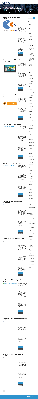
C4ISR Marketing (31, 211)
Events (18, 343)
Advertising (30, 192)
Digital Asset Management (31, 225)
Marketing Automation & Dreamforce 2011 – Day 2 (15, 318)
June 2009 (30, 150)
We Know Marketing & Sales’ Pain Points (32, 42)
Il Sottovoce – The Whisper (31, 234)
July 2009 (30, 148)
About (30, 24)
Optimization (31, 252)
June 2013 (30, 83)
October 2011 (31, 106)
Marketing (22, 152)
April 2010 (30, 134)
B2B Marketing (21, 84)
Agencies (30, 195)
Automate (30, 30)
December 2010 (31, 122)
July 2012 (30, 97)
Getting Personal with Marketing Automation (12, 60)
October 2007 (31, 181)
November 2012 (31, 92)
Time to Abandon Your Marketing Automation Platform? (31, 50)
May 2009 (30, 151)
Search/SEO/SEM (31, 258)
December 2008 (31, 159)
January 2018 (31, 78)
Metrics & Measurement (31, 246)
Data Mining (30, 221)
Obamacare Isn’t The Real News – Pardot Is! (14, 239)
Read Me (20, 52)
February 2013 (31, 89)
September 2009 (31, 145)
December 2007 (31, 178)
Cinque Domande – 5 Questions (32, 216)
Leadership (19, 48)
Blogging (30, 204)
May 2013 (30, 84)
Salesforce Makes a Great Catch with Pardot (13, 17)
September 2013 (31, 80)
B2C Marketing (31, 200)
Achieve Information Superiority (32, 26)
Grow (30, 34)
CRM (22, 150)
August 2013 (31, 81)
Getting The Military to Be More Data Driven (32, 59)
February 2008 (31, 175)
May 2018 (30, 75)
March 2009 (30, 154)
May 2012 (30, 100)
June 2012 (30, 98)
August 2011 (31, 109)
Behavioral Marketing (30, 202)
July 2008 (30, 167)
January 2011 (31, 120)
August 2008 (31, 165)
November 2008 (31, 161)
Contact (30, 33)
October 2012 (31, 94)
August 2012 (31, 95)
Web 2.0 (30, 268)
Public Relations (31, 255)
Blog (29, 31)
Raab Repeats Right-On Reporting (12, 163)
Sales (21, 50)
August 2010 (31, 128)
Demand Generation (23, 187)
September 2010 (31, 126)
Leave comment (20, 54)
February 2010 (31, 137)
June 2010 (30, 131)
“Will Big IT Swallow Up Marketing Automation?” (12, 201)
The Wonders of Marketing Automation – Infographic (31, 64)
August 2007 (31, 184)
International (31, 236)
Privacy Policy (31, 36)
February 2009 (31, 156)
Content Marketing (32, 218)
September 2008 (31, 164)
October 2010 (31, 125)
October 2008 (31, 162)
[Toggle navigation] (35, 2)
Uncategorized (23, 85)
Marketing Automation (21, 189)
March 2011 (30, 117)
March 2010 (30, 136)
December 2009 (31, 140)
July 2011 (30, 111)
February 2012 (31, 103)
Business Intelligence (22, 226)
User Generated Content (31, 265)
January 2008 (31, 176)
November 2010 (31, 123)
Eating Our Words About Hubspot (12, 124)
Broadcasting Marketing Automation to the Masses (31, 55)
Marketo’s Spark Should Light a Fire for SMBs (13, 280)
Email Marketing (23, 151)
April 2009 (30, 153)
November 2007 (31, 179)
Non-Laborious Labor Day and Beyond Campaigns (32, 68)
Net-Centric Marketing (30, 250)
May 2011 (30, 114)
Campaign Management (31, 214)
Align (29, 28)
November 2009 (31, 142)
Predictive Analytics (32, 253)
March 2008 (30, 173)
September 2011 (31, 108)
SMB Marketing (23, 270)
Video (30, 267)
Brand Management (32, 207)
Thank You (30, 39)
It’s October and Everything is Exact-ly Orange (13, 95)
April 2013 (30, 86)
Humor (20, 343)
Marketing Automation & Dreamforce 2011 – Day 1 (15, 355)
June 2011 (30, 112)
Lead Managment (20, 188)
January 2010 (31, 139)
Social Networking (31, 261)
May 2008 (30, 170)
